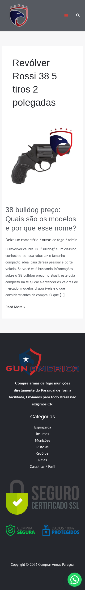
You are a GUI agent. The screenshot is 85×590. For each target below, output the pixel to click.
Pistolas (42, 447)
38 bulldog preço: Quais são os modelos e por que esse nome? (40, 219)
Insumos (42, 434)
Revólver (43, 453)
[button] (78, 15)
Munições (42, 440)
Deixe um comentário (21, 240)
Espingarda (42, 427)
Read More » (15, 306)
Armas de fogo (53, 240)
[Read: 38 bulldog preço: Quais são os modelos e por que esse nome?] (42, 162)
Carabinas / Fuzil (42, 467)
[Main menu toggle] (66, 15)
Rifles (42, 460)
